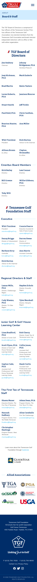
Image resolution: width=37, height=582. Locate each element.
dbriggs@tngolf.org (8, 244)
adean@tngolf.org (25, 408)
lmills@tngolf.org (7, 295)
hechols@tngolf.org (25, 293)
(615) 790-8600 (27, 561)
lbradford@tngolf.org (9, 340)
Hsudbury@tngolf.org (9, 422)
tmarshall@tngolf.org (26, 307)
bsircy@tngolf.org (7, 256)
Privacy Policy (23, 564)
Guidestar (25, 450)
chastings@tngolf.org (9, 437)
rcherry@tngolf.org (25, 340)
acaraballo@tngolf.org (26, 418)
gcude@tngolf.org (7, 378)
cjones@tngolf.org (25, 359)
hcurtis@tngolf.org (25, 375)
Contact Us (13, 564)
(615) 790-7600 (11, 561)
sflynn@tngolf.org (7, 354)
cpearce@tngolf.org (25, 233)
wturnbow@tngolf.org (9, 231)
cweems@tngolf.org (8, 310)
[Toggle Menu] (32, 5)
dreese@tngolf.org (25, 246)
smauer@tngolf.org (8, 408)
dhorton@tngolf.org (8, 266)
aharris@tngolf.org (25, 256)
